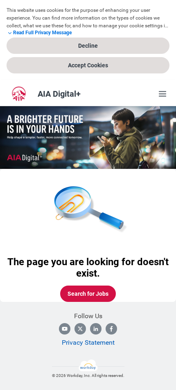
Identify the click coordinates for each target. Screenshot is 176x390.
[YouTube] (64, 329)
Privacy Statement (88, 342)
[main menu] (162, 94)
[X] (80, 329)
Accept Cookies (88, 65)
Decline (88, 45)
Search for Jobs (88, 293)
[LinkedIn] (96, 329)
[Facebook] (111, 329)
